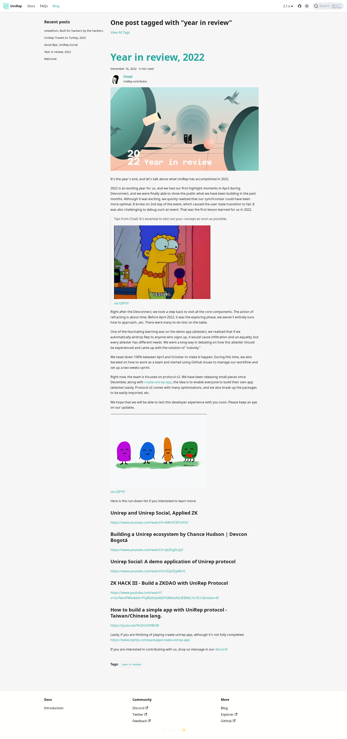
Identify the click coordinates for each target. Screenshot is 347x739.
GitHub (226, 721)
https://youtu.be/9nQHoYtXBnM (134, 625)
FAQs (44, 6)
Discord (138, 708)
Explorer (227, 714)
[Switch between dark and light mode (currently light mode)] (307, 6)
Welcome (50, 59)
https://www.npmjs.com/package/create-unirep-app (150, 640)
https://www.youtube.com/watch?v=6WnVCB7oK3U (149, 522)
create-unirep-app (158, 382)
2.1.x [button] (286, 6)
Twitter (138, 714)
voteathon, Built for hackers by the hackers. (74, 31)
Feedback (140, 721)
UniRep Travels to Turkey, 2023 (65, 38)
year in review (131, 664)
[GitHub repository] (300, 6)
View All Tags (120, 32)
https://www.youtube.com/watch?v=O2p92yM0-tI (147, 571)
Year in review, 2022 (57, 52)
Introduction (53, 708)
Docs (31, 6)
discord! (221, 649)
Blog (56, 6)
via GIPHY (121, 303)
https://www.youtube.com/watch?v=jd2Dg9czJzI (146, 550)
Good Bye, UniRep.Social (61, 45)
